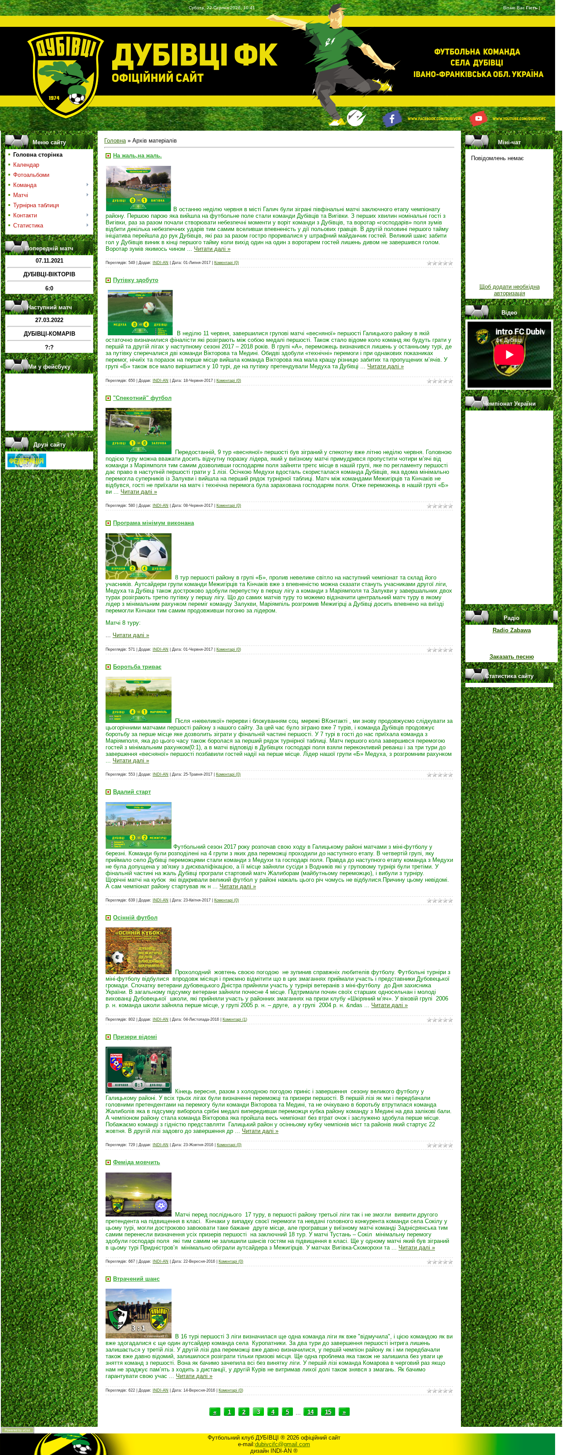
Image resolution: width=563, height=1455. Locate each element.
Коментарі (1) (235, 1019)
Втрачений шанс (136, 1278)
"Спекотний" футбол (142, 398)
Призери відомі (135, 1037)
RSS (546, 7)
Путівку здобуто (135, 280)
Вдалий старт (132, 791)
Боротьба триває (137, 666)
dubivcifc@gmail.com (282, 1444)
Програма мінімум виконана (153, 523)
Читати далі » (212, 249)
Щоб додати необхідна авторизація (509, 290)
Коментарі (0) (226, 262)
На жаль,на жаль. (137, 155)
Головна (115, 140)
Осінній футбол (135, 917)
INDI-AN (160, 262)
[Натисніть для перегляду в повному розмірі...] (139, 209)
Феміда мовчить (136, 1162)
